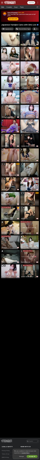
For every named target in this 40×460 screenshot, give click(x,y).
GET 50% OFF (13, 19)
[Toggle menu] (2, 2)
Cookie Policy (25, 453)
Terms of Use (5, 454)
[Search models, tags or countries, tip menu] (37, 7)
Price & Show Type (24, 29)
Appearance (9, 29)
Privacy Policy (6, 450)
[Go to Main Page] (12, 3)
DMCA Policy (5, 457)
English (31, 441)
